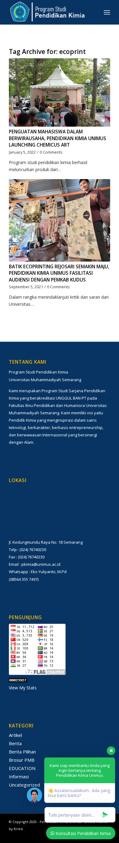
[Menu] (107, 12)
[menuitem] (107, 12)
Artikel (15, 735)
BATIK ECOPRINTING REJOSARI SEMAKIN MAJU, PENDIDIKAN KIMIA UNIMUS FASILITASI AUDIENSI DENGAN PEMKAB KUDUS (59, 273)
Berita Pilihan (22, 752)
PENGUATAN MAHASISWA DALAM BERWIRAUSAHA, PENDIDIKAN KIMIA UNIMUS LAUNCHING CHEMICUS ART (57, 138)
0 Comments (51, 152)
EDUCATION (22, 768)
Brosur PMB (21, 760)
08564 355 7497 (24, 579)
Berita (15, 743)
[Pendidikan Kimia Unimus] (49, 12)
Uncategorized (24, 785)
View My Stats (23, 688)
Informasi (19, 776)
